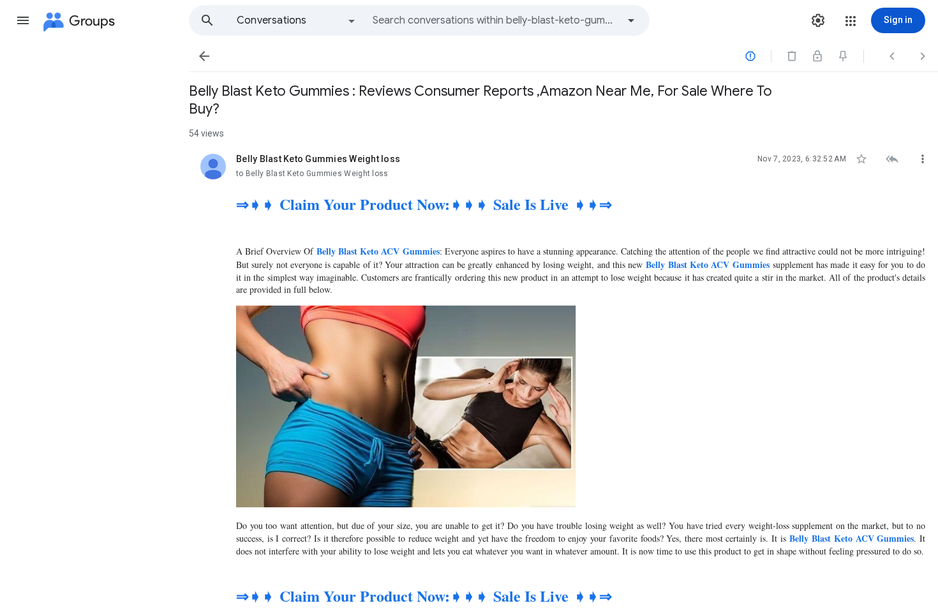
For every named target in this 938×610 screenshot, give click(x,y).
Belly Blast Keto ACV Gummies (377, 251)
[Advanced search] (631, 20)
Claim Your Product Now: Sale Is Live (424, 204)
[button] (23, 20)
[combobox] (495, 20)
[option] (297, 20)
